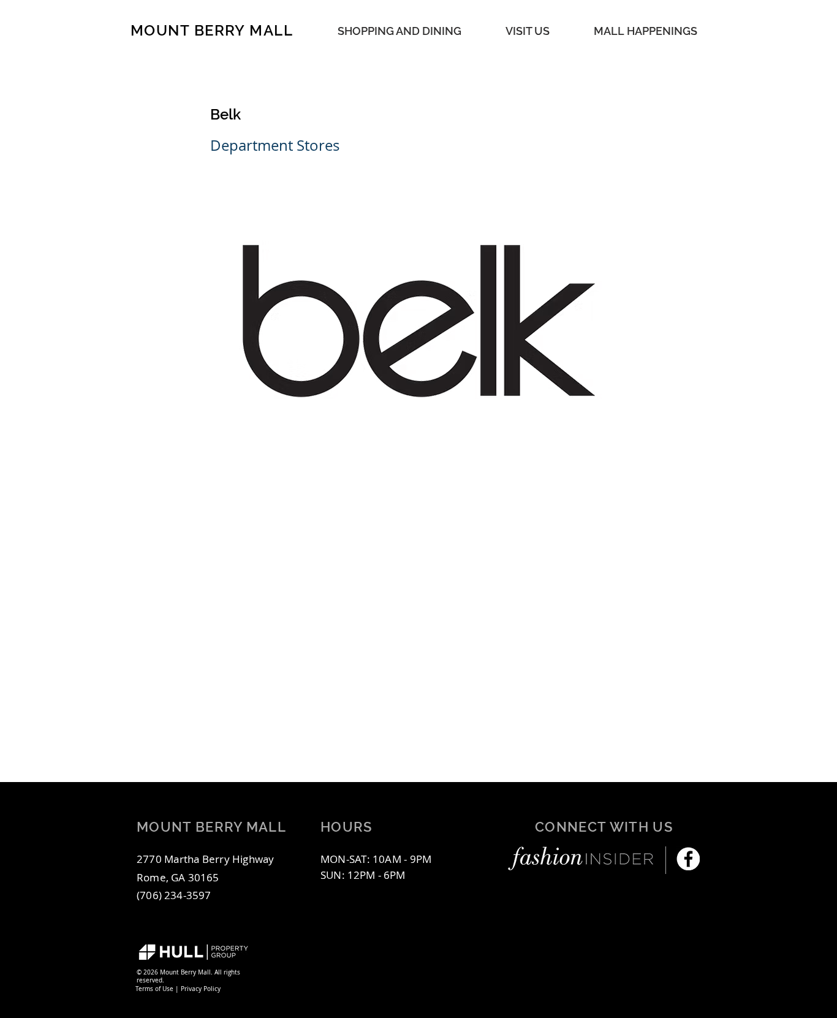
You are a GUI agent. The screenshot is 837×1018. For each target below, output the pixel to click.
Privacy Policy (201, 989)
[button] (645, 31)
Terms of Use (154, 989)
